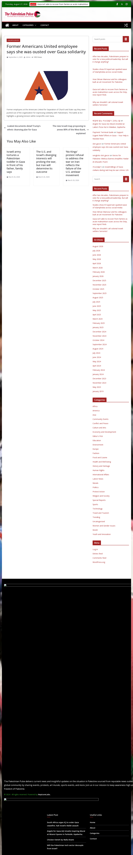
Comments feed (99, 558)
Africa (95, 406)
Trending (96, 517)
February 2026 (99, 272)
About (15, 25)
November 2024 (99, 336)
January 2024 (98, 374)
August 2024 (98, 348)
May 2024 (97, 361)
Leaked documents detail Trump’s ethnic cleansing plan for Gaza (24, 128)
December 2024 (99, 331)
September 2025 (100, 293)
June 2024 (97, 357)
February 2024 (99, 370)
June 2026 (97, 255)
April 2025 (97, 314)
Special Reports (99, 500)
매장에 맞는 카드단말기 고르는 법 (106, 120)
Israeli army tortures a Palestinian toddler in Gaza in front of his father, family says (16, 162)
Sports (95, 504)
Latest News (98, 479)
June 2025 (97, 306)
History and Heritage (101, 466)
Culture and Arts (99, 427)
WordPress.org (99, 562)
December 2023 (99, 378)
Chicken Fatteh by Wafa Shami (60, 839)
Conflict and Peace (100, 423)
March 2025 (98, 319)
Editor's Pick (98, 436)
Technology (97, 508)
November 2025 (99, 284)
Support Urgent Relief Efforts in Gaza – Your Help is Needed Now (110, 135)
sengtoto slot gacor (101, 155)
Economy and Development (104, 432)
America (96, 410)
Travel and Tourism (101, 513)
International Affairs (101, 474)
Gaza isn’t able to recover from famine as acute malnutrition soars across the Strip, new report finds (62, 5)
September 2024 (100, 344)
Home (92, 822)
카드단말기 (97, 167)
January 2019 (98, 391)
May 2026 (97, 259)
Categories (28, 25)
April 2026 (97, 263)
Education (97, 440)
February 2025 (99, 323)
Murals (95, 483)
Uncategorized (13, 40)
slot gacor (97, 144)
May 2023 (97, 387)
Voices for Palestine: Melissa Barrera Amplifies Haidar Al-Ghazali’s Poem (111, 158)
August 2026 (98, 246)
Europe (96, 449)
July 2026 (96, 250)
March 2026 (98, 267)
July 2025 (96, 302)
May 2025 (97, 310)
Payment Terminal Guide (103, 132)
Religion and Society (101, 496)
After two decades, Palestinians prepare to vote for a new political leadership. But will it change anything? (110, 59)
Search (126, 39)
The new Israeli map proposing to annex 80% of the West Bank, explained (69, 130)
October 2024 (98, 340)
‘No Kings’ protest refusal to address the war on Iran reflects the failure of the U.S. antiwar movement (75, 163)
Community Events (100, 419)
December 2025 (99, 280)
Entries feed (98, 553)
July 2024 (96, 353)
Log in (95, 549)
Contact (45, 25)
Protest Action (99, 491)
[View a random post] (126, 25)
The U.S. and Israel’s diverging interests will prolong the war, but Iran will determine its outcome (46, 162)
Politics (96, 487)
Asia (94, 415)
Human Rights (98, 470)
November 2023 (99, 383)
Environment (98, 444)
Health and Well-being (102, 462)
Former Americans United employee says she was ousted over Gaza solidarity (110, 147)
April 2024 (97, 366)
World (95, 530)
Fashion (96, 453)
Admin (28, 57)
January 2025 (98, 327)
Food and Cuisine (100, 457)
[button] (35, 25)
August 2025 (98, 297)
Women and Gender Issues (104, 525)
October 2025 (98, 289)
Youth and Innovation (102, 534)
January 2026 (98, 276)
